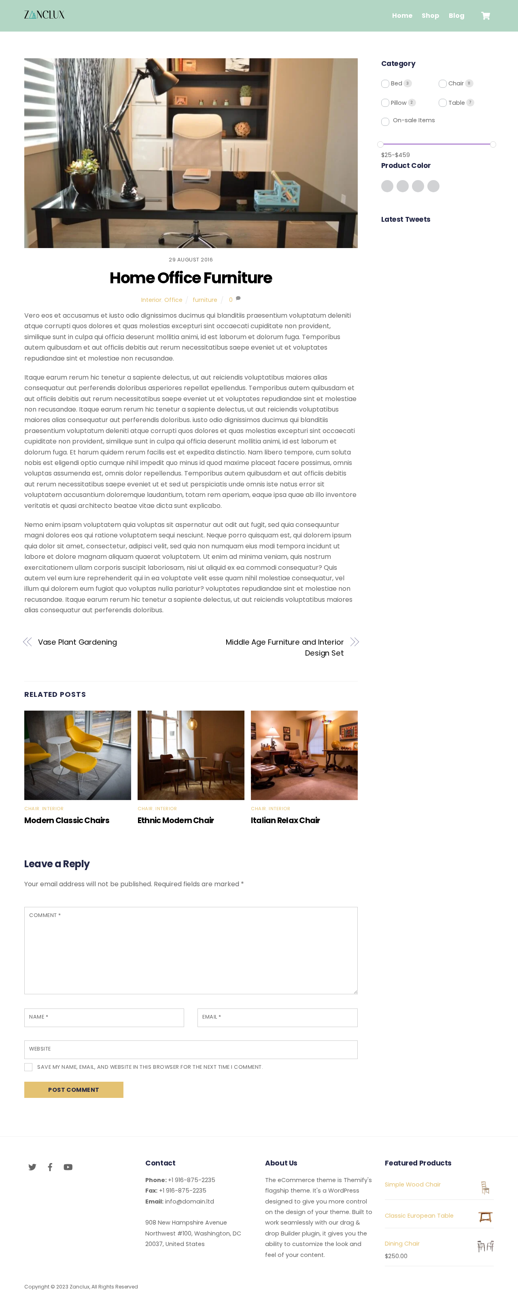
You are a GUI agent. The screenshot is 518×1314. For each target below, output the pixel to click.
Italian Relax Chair (285, 820)
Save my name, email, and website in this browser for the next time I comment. (150, 1067)
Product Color (406, 165)
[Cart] (486, 16)
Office (173, 300)
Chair (32, 808)
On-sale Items (414, 120)
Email (211, 1016)
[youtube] (68, 1166)
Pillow (399, 103)
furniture (205, 300)
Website (40, 1048)
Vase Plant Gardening (77, 642)
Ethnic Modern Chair (176, 820)
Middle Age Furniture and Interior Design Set (285, 647)
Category (398, 63)
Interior (151, 300)
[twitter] (32, 1166)
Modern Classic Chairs (66, 820)
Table (456, 103)
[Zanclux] (44, 15)
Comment (45, 915)
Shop (430, 15)
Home (402, 15)
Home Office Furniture (191, 278)
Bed (396, 83)
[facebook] (50, 1166)
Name (38, 1016)
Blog (457, 15)
